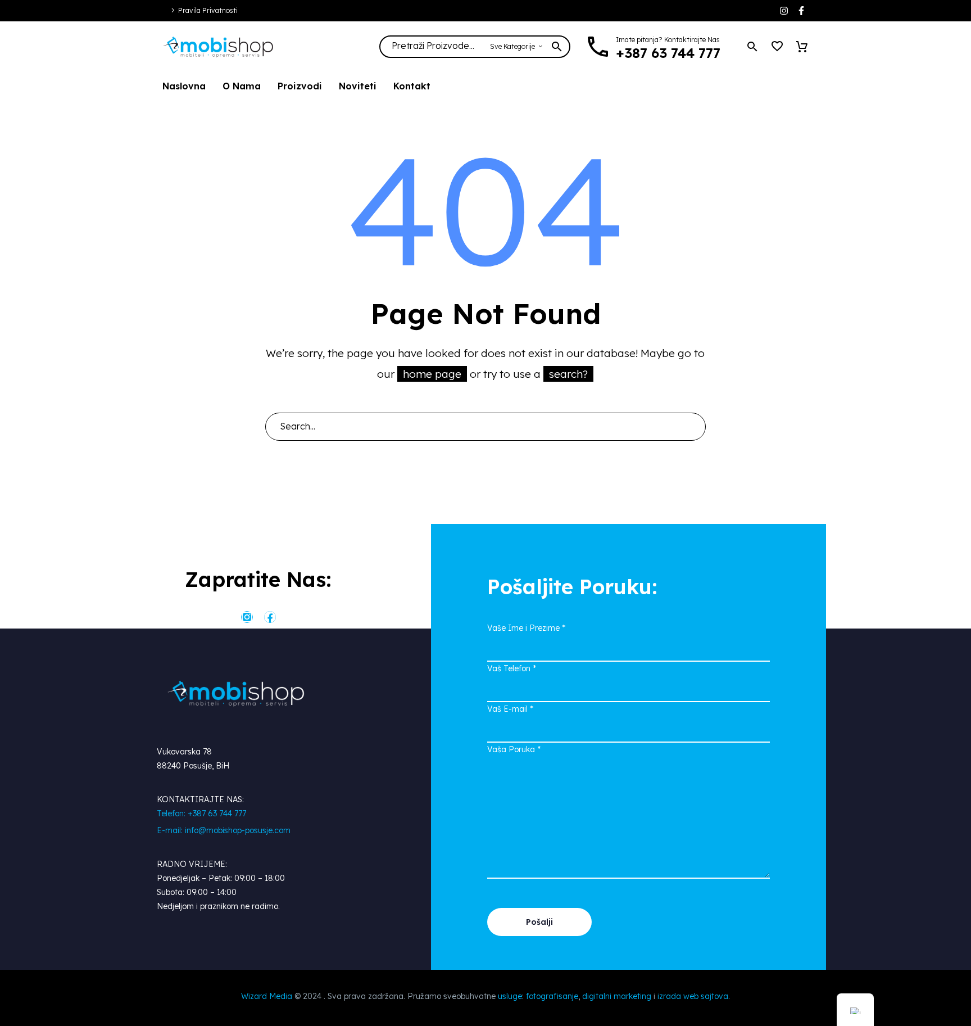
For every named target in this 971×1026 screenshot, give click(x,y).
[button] (752, 46)
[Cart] (802, 46)
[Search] (692, 427)
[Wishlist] (777, 46)
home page (432, 374)
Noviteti (357, 86)
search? (568, 374)
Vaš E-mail (510, 709)
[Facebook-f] (801, 10)
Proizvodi (300, 86)
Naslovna (184, 86)
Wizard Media (266, 996)
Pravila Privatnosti (208, 10)
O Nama (242, 86)
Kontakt (411, 86)
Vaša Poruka (514, 749)
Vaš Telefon (511, 668)
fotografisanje (552, 996)
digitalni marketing (616, 996)
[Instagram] (783, 10)
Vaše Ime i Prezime (526, 628)
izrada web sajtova (692, 996)
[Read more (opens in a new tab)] (659, 47)
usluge (510, 996)
